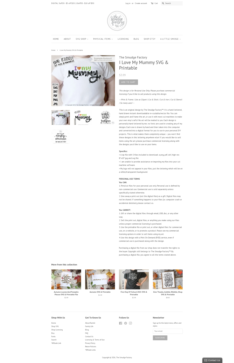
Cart (156, 3)
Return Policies (90, 346)
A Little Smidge (169, 39)
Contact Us (89, 336)
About (67, 39)
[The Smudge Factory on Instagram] (130, 324)
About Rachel (90, 323)
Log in (128, 3)
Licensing (123, 39)
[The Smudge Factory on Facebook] (120, 324)
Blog (136, 39)
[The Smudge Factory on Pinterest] (125, 324)
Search (53, 340)
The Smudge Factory (124, 357)
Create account (141, 3)
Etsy (52, 333)
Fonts (53, 336)
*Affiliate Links (90, 350)
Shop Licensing (57, 330)
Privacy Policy (90, 343)
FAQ (86, 333)
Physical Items (102, 39)
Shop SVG (55, 326)
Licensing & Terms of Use (95, 340)
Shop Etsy (150, 39)
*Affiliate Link (56, 343)
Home (56, 39)
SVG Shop (81, 39)
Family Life (89, 326)
